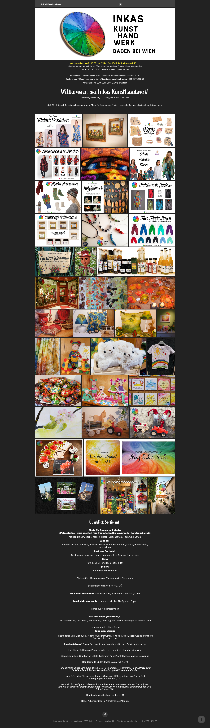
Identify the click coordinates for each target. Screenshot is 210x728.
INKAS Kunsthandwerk (51, 4)
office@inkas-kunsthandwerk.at (115, 69)
